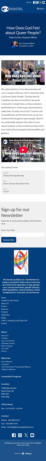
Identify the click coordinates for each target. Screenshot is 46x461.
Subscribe (8, 239)
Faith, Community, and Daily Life (14, 320)
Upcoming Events (9, 167)
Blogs (3, 318)
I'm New (4, 338)
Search (28, 2)
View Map (5, 397)
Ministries (5, 315)
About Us (5, 303)
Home (3, 297)
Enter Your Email (8, 230)
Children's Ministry (8, 369)
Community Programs (11, 376)
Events (4, 306)
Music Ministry (6, 362)
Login (27, 445)
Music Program (7, 346)
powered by (21, 455)
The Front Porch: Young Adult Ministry (16, 367)
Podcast (4, 312)
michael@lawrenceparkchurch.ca (20, 427)
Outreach (5, 364)
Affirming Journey (8, 343)
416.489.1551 (14, 420)
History (4, 351)
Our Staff (4, 348)
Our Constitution (8, 341)
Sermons (4, 309)
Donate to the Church (10, 300)
